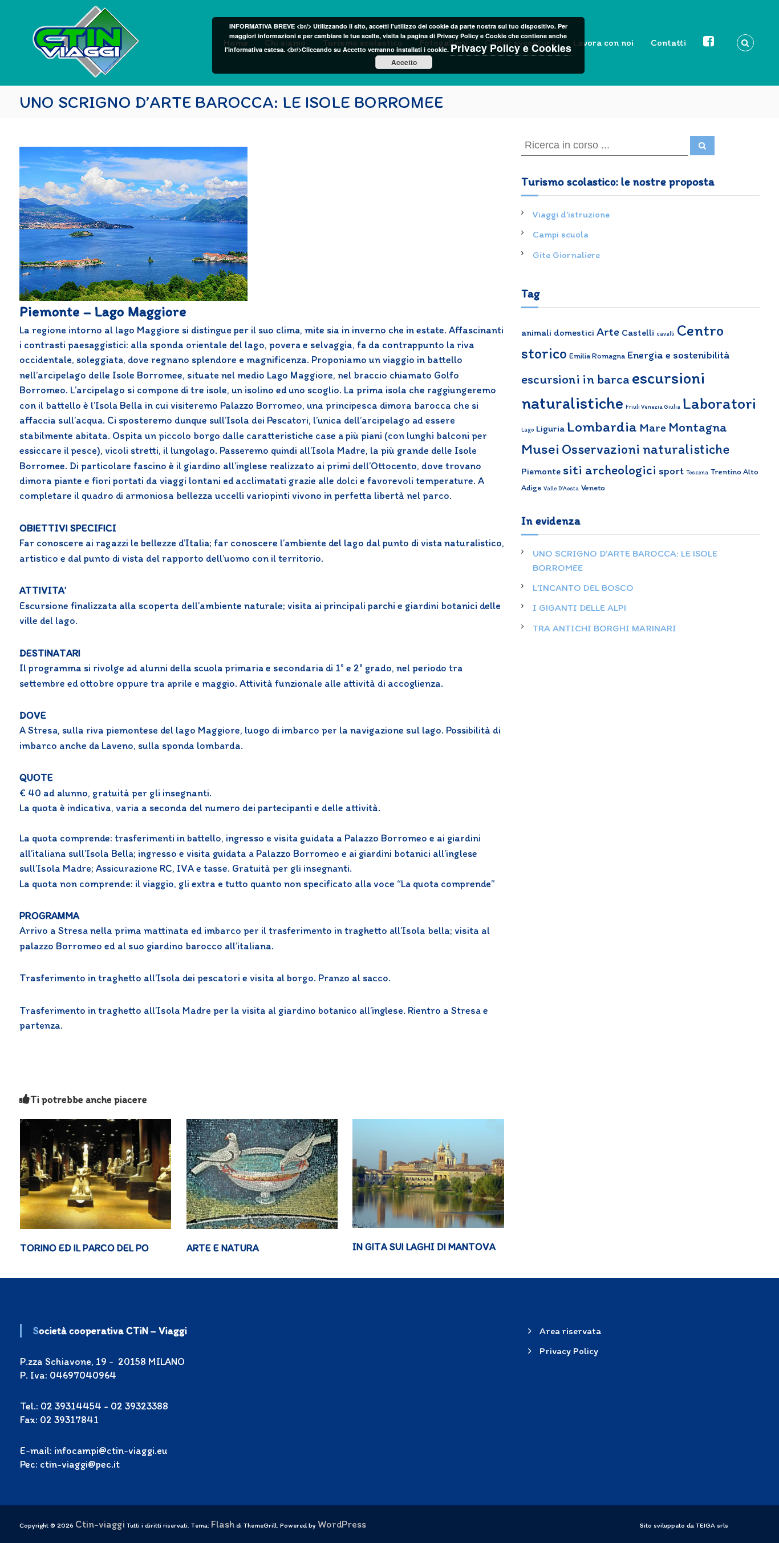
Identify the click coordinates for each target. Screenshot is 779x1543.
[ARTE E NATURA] (262, 1173)
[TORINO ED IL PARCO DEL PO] (96, 1173)
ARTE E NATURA (222, 1248)
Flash (222, 1524)
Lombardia (602, 426)
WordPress (342, 1524)
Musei (540, 449)
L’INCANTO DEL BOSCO (583, 587)
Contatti (668, 42)
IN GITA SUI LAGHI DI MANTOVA (424, 1246)
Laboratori (719, 403)
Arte (608, 331)
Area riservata (570, 1330)
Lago (527, 429)
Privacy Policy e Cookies (511, 48)
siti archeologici (609, 470)
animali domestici (557, 332)
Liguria (550, 428)
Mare (652, 427)
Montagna (697, 427)
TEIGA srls (712, 1525)
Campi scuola (561, 234)
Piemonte (541, 471)
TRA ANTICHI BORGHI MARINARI (604, 628)
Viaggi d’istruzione (571, 214)
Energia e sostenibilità (678, 354)
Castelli (638, 332)
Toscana (697, 472)
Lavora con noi (603, 42)
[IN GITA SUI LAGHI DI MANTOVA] (428, 1172)
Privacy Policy (568, 1350)
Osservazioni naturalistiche (645, 449)
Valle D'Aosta (561, 488)
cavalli (665, 333)
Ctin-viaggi (100, 1524)
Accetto (404, 62)
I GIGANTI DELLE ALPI (579, 607)
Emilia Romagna (597, 356)
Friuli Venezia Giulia (653, 406)
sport (671, 470)
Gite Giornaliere (566, 254)
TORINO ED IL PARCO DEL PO (84, 1248)
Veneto (593, 487)
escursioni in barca (575, 379)
